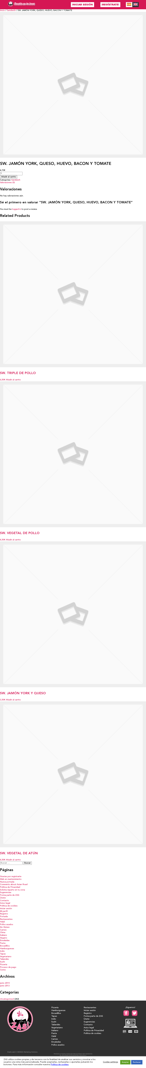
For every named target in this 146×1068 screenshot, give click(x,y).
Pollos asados (6, 925)
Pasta (2, 943)
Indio (2, 951)
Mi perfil (4, 911)
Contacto (4, 901)
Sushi (2, 962)
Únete (3, 898)
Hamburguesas (7, 949)
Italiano (3, 935)
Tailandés (4, 959)
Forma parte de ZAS (9, 895)
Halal (2, 922)
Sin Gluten (5, 927)
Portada (4, 917)
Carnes (3, 930)
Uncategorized (7, 999)
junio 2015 (5, 983)
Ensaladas (5, 940)
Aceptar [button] (125, 1062)
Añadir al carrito (8, 177)
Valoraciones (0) (7, 183)
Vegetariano (5, 957)
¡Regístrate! (110, 4)
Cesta (3, 970)
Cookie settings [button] (110, 1062)
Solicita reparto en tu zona (12, 890)
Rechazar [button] (137, 1062)
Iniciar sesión (82, 4)
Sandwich (11, 10)
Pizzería (3, 965)
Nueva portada (7, 882)
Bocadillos (5, 946)
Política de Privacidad (10, 887)
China (2, 932)
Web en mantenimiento (11, 879)
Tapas (3, 954)
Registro (4, 914)
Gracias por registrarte (10, 876)
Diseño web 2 (11, 1052)
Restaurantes (6, 919)
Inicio (2, 10)
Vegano (3, 938)
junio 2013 (5, 986)
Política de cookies (9, 906)
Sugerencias (5, 892)
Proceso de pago (8, 967)
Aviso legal (5, 903)
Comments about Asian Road (14, 884)
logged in (16, 209)
